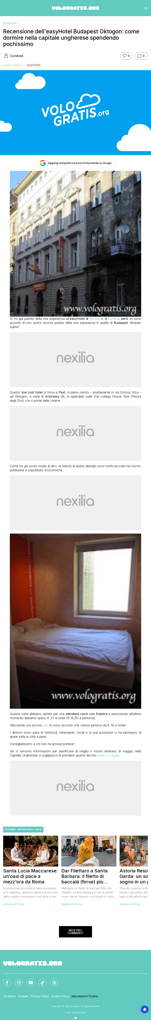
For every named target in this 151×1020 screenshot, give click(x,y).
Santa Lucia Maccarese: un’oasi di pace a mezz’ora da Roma (30, 876)
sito (45, 725)
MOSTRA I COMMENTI (75, 932)
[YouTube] (28, 980)
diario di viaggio (109, 755)
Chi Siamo (9, 996)
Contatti (23, 996)
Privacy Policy (39, 996)
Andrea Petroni (13, 65)
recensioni (10, 23)
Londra (113, 319)
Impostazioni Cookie (85, 996)
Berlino (95, 319)
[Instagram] (16, 980)
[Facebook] (4, 980)
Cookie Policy (60, 996)
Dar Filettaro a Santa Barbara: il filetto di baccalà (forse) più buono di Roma (84, 876)
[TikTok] (40, 980)
